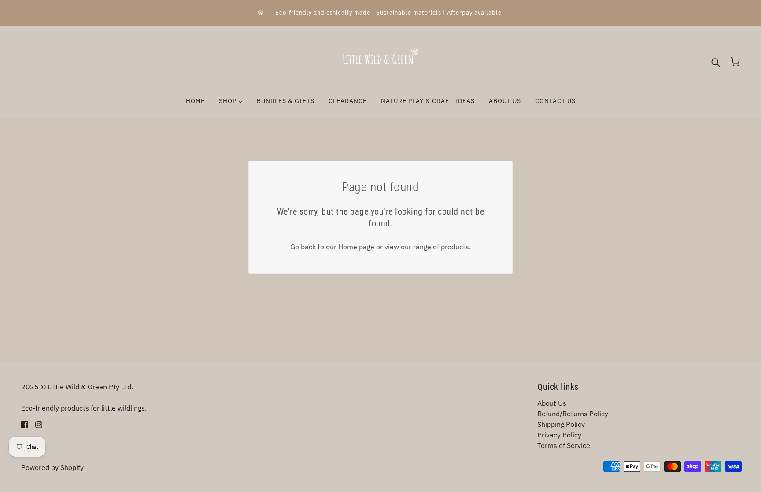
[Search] (715, 62)
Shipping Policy (561, 424)
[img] (25, 424)
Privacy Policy (559, 434)
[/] (380, 60)
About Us (551, 403)
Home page (356, 246)
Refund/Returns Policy (572, 413)
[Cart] (735, 61)
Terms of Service (563, 445)
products (455, 246)
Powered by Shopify (52, 467)
